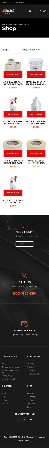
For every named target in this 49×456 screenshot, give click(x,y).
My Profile (30, 363)
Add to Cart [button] (13, 74)
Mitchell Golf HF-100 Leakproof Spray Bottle (13, 202)
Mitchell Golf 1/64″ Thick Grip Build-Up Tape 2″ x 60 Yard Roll (36, 164)
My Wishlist (31, 367)
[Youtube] (31, 419)
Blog (10, 2)
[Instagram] (24, 419)
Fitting (29, 407)
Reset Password (33, 374)
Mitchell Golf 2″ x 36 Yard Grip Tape (13, 162)
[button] (30, 11)
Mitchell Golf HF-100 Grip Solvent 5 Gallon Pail (36, 84)
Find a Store (6, 403)
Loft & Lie (30, 393)
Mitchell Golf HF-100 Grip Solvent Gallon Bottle (36, 124)
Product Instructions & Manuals (10, 371)
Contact (22, 2)
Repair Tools (31, 403)
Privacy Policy (7, 376)
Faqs (3, 363)
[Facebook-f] (18, 419)
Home (5, 2)
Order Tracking (32, 370)
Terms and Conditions (10, 379)
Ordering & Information (10, 367)
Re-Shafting (31, 397)
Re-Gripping (31, 400)
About (15, 2)
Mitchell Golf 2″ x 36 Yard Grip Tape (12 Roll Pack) (13, 84)
